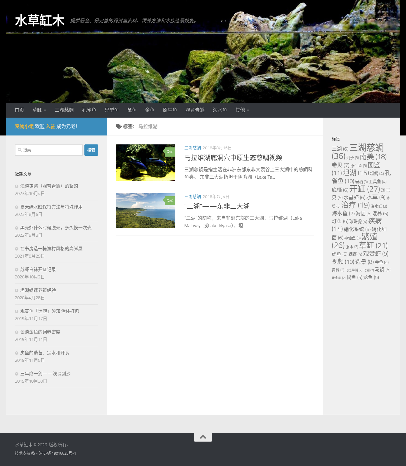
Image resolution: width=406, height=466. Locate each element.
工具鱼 (378, 181)
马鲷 (383, 269)
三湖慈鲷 (64, 110)
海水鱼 (220, 110)
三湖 (340, 149)
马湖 (368, 270)
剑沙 (352, 157)
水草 (375, 197)
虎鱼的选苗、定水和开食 (44, 353)
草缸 (37, 110)
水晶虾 (354, 197)
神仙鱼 (352, 238)
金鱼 (150, 110)
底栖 (340, 190)
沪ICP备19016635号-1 (57, 453)
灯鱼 (340, 221)
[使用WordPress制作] (33, 453)
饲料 (338, 270)
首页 (19, 110)
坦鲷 (377, 173)
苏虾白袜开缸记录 (38, 269)
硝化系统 (357, 229)
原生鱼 (170, 110)
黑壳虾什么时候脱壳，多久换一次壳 (56, 227)
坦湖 (356, 173)
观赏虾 (375, 253)
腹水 (352, 246)
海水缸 (379, 206)
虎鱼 (339, 254)
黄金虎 (339, 278)
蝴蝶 (355, 254)
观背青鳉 (194, 110)
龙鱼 (371, 277)
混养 (380, 213)
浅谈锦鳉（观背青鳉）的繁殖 (49, 186)
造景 (364, 262)
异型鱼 (112, 110)
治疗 (355, 205)
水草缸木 (39, 20)
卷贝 (341, 165)
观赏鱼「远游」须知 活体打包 (49, 311)
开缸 (364, 189)
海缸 (364, 213)
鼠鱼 (132, 110)
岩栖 (361, 182)
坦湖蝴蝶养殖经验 (38, 290)
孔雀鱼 (89, 110)
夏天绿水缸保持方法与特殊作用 (51, 207)
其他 (240, 110)
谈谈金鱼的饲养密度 (40, 332)
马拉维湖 (353, 270)
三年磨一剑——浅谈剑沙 (45, 373)
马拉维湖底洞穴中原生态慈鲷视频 (233, 158)
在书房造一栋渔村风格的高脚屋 (51, 248)
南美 (373, 156)
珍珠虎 (358, 221)
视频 (343, 261)
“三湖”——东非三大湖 (217, 206)
